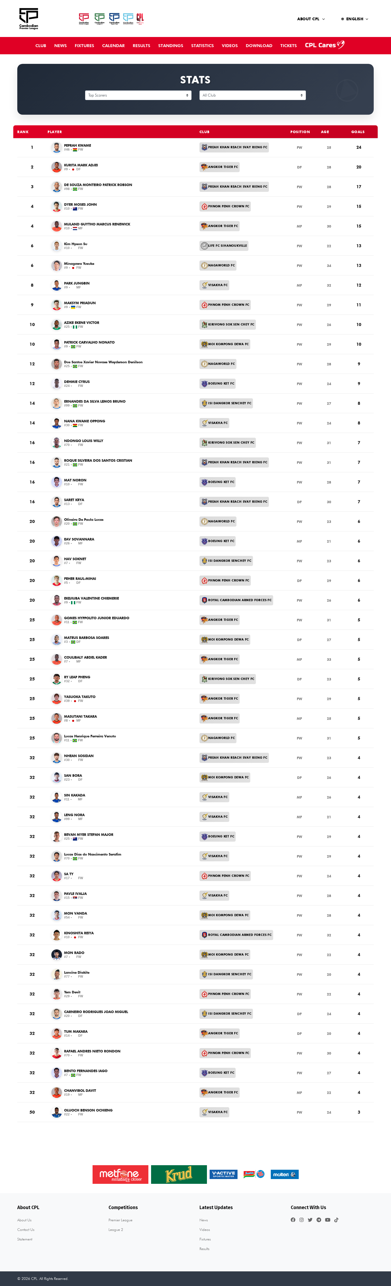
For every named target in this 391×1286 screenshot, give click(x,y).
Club (40, 45)
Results (141, 45)
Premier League (120, 1220)
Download (259, 45)
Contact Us (25, 1229)
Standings (170, 45)
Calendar (113, 45)
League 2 (116, 1229)
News (60, 45)
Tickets (288, 45)
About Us (24, 1220)
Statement (24, 1239)
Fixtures (84, 45)
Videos (230, 45)
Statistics (202, 45)
